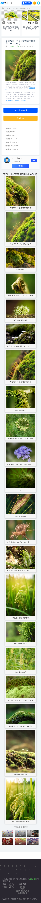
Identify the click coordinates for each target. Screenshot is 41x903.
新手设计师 (32, 879)
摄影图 (32, 835)
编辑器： (8, 146)
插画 (33, 843)
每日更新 (11, 887)
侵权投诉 (17, 100)
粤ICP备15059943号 (23, 899)
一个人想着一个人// (13, 46)
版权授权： (8, 149)
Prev (3, 22)
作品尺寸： (8, 142)
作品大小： (8, 139)
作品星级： (8, 128)
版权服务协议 (9, 100)
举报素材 (23, 100)
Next (36, 22)
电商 (8, 843)
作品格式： (8, 132)
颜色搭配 (11, 885)
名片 (20, 835)
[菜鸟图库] (6, 3)
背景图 (20, 843)
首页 (2, 8)
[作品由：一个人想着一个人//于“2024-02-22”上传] (7, 160)
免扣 (8, 835)
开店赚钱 (20, 166)
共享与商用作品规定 (22, 891)
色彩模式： (8, 135)
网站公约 (22, 889)
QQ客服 (4, 887)
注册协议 (22, 887)
